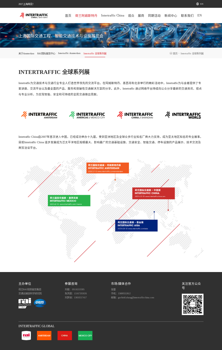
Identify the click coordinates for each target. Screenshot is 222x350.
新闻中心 (170, 15)
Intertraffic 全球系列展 (95, 53)
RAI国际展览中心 (46, 53)
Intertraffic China (112, 15)
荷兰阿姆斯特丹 (86, 15)
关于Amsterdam (26, 53)
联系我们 (187, 15)
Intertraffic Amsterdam (69, 53)
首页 (68, 15)
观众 (131, 15)
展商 (141, 15)
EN (201, 4)
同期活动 (154, 15)
